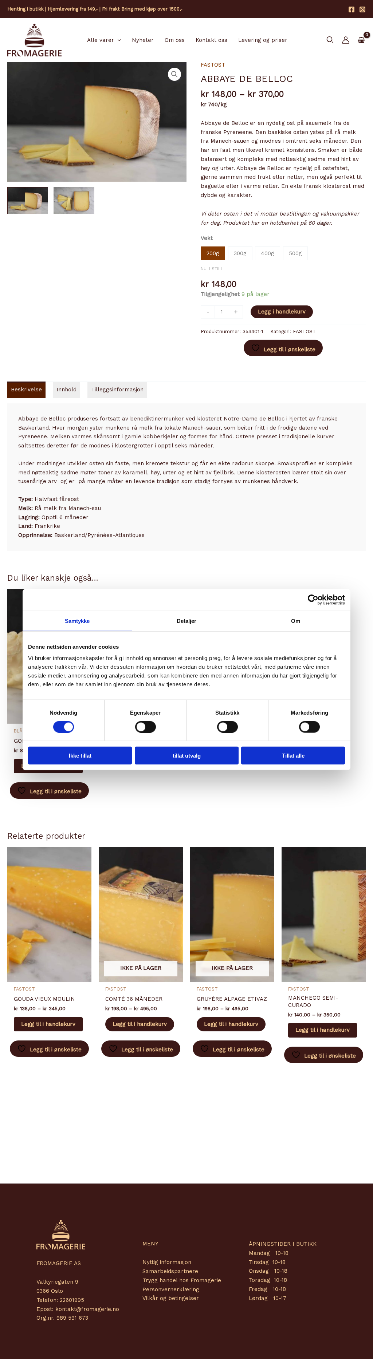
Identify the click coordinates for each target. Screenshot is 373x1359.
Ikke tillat (80, 755)
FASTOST (213, 65)
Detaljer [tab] (187, 620)
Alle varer (100, 40)
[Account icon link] (346, 40)
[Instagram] (362, 9)
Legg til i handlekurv (48, 1024)
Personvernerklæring (170, 1289)
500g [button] (295, 253)
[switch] (145, 726)
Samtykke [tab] (77, 620)
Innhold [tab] (66, 389)
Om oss (175, 40)
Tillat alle (293, 755)
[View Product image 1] (27, 200)
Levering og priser (262, 40)
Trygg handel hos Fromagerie (181, 1280)
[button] (117, 40)
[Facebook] (351, 9)
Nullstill (212, 268)
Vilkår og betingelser (170, 1298)
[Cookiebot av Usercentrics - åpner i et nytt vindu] (313, 599)
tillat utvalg (187, 755)
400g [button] (267, 253)
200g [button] (213, 253)
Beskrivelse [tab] (26, 389)
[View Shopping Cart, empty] (361, 40)
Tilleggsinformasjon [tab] (117, 389)
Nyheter (143, 40)
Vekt (207, 238)
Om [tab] (295, 620)
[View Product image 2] (74, 200)
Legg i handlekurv (282, 311)
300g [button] (240, 253)
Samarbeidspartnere (170, 1271)
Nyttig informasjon (166, 1262)
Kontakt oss (211, 40)
